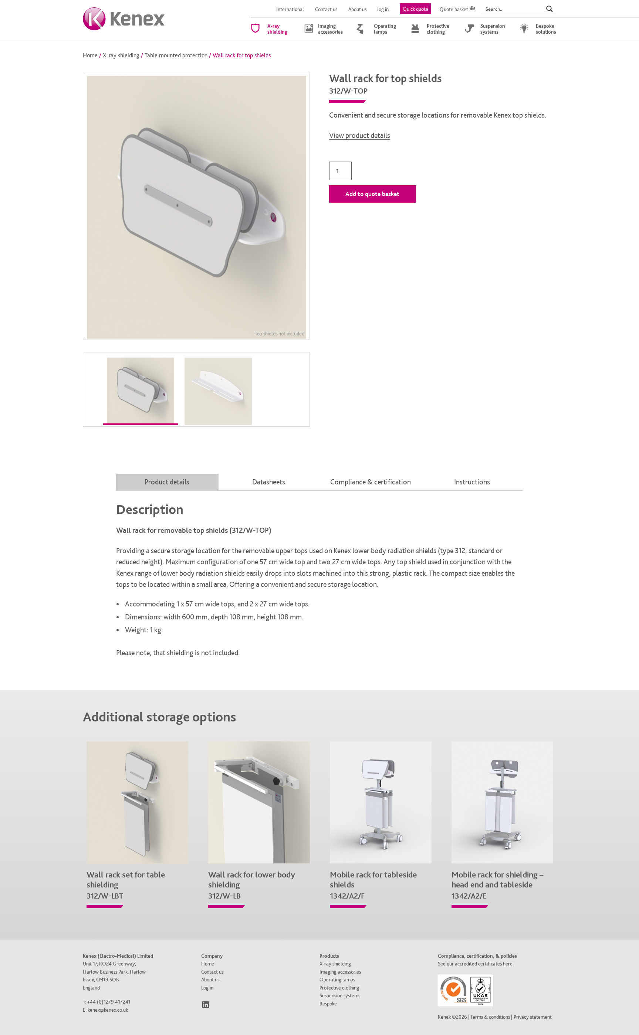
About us (357, 9)
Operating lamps (385, 29)
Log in (382, 9)
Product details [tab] (167, 481)
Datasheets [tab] (268, 481)
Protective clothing (438, 29)
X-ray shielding (277, 29)
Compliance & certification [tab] (370, 481)
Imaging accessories (330, 29)
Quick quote (415, 9)
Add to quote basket (372, 193)
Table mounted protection (176, 55)
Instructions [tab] (472, 481)
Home (90, 55)
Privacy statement (533, 1017)
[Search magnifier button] (549, 9)
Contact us (326, 9)
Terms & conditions (490, 1017)
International (290, 9)
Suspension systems (492, 29)
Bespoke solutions (546, 29)
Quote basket (454, 9)
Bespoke (328, 1003)
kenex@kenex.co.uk (108, 1010)
